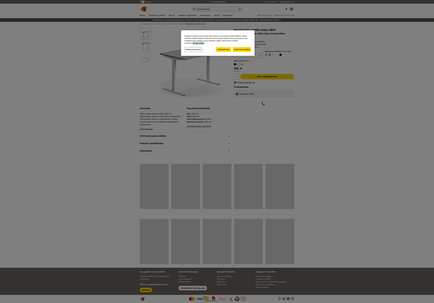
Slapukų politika (198, 43)
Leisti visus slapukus (242, 49)
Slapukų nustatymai (193, 49)
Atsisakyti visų (223, 49)
